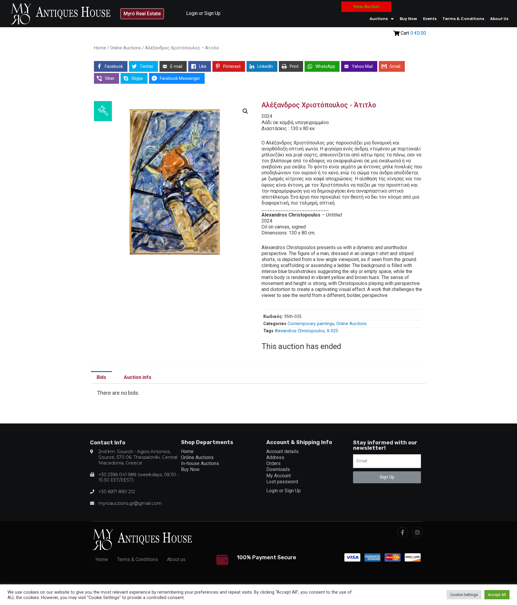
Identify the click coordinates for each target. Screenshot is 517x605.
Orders (273, 463)
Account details (282, 451)
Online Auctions (125, 48)
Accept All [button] (497, 594)
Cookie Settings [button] (464, 594)
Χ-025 (332, 330)
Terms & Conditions (463, 19)
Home (100, 48)
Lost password (282, 481)
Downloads (278, 469)
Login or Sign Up (203, 13)
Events (430, 19)
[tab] (101, 377)
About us (499, 19)
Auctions (378, 19)
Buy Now (408, 19)
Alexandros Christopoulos (300, 330)
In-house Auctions (200, 463)
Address (275, 457)
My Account (278, 475)
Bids (101, 377)
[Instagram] (417, 532)
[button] (142, 13)
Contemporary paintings (311, 323)
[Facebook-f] (402, 532)
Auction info (137, 377)
